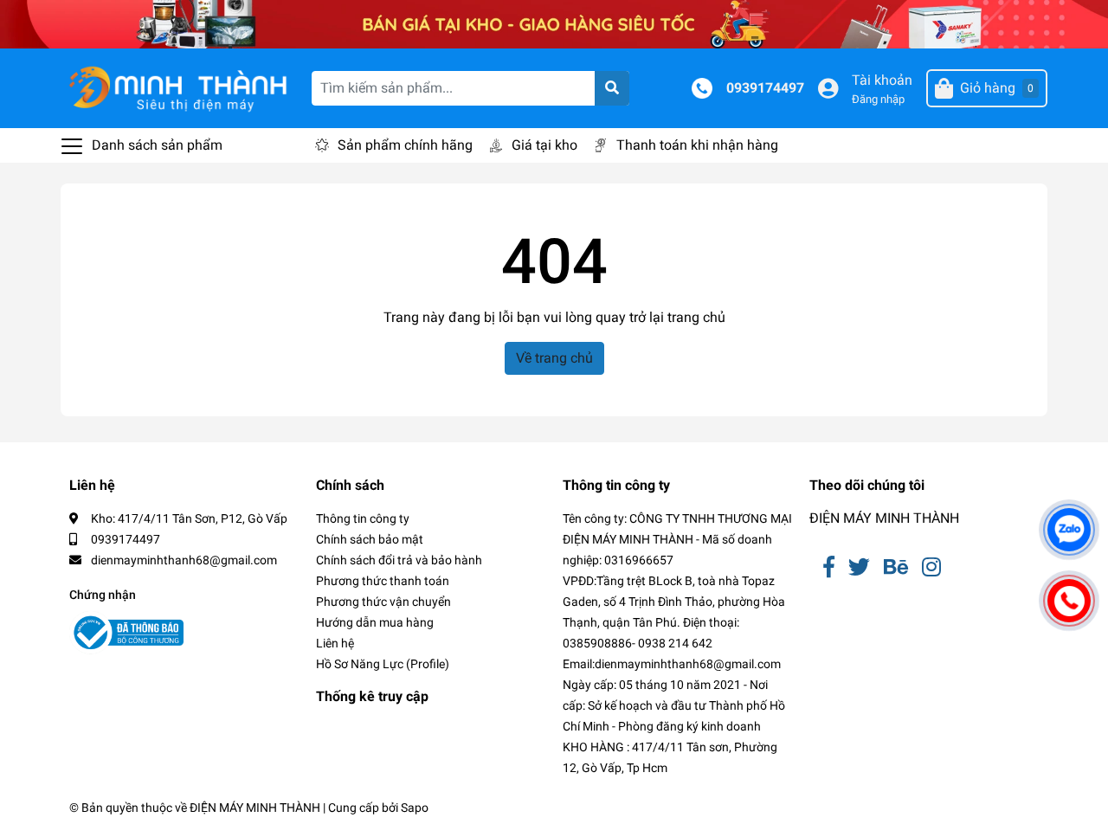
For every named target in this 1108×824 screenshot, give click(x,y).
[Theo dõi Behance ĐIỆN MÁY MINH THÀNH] (896, 567)
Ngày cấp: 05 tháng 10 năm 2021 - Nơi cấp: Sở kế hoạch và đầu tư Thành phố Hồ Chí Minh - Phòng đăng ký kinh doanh (674, 705)
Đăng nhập (878, 99)
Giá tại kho (544, 145)
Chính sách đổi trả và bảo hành (399, 560)
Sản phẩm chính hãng (405, 145)
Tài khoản (882, 80)
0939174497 (765, 88)
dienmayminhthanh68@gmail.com (184, 560)
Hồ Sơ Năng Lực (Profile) (382, 664)
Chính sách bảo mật (369, 539)
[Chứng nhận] (126, 632)
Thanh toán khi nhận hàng (697, 145)
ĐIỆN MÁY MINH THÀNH (884, 518)
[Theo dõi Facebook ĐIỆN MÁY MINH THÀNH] (828, 567)
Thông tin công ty (362, 518)
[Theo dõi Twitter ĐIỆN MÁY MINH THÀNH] (859, 567)
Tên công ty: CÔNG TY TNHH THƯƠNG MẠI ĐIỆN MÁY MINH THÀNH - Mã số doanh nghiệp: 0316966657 (677, 539)
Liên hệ (335, 643)
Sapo (414, 807)
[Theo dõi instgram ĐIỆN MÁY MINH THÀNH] (931, 567)
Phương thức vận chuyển (383, 601)
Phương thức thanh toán (382, 581)
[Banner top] (554, 23)
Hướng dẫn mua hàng (375, 622)
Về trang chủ (554, 358)
